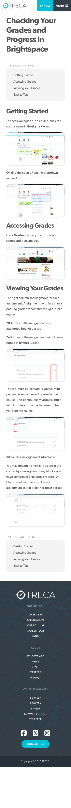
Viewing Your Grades (26, 88)
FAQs (35, 636)
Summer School (35, 713)
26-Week (35, 703)
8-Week (35, 708)
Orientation (35, 619)
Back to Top (20, 94)
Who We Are (35, 656)
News (35, 661)
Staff (35, 666)
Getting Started (23, 75)
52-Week (35, 697)
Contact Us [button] (35, 744)
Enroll (45, 5)
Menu (60, 5)
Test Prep (35, 719)
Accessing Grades (24, 81)
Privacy (35, 677)
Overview (35, 614)
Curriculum (35, 625)
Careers (35, 672)
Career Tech (35, 630)
